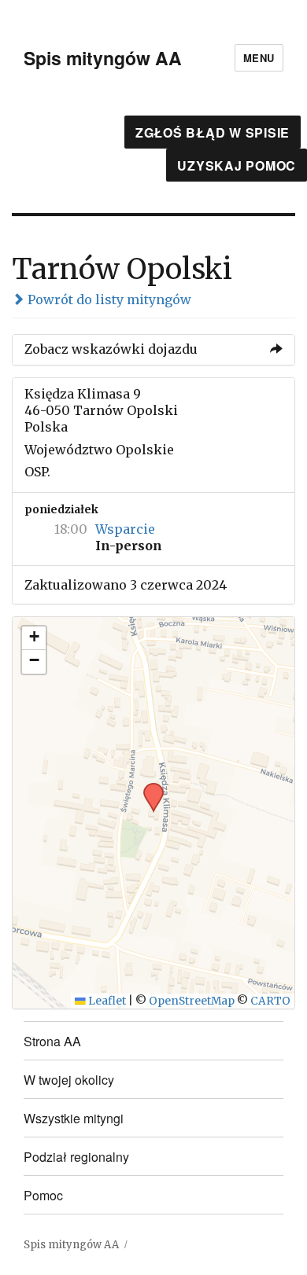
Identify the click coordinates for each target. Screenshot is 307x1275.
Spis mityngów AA (103, 58)
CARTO (270, 1001)
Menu (259, 57)
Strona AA (52, 1041)
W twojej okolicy (69, 1080)
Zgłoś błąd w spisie (212, 132)
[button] (148, 787)
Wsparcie (125, 529)
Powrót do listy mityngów (107, 299)
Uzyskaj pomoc (236, 165)
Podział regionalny (76, 1157)
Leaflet (106, 1001)
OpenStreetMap (192, 1001)
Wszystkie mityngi (74, 1118)
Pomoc (43, 1195)
